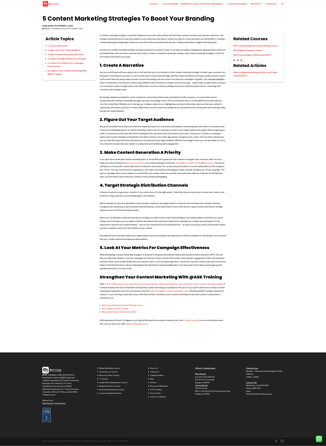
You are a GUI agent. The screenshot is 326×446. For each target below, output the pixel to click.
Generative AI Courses (108, 372)
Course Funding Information (110, 393)
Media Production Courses (109, 386)
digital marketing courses (137, 324)
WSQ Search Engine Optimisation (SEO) (119, 312)
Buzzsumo (209, 163)
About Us (154, 368)
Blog (152, 379)
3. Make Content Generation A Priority (65, 54)
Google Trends (193, 163)
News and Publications (159, 386)
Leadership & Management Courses (113, 382)
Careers (153, 382)
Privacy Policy (155, 393)
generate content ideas (135, 163)
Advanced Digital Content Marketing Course (169, 291)
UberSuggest (181, 163)
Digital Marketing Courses (109, 368)
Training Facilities (157, 375)
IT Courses (103, 379)
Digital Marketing (73, 28)
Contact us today (191, 320)
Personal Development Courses (111, 389)
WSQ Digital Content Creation (115, 308)
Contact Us (154, 372)
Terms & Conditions (158, 397)
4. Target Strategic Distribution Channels (66, 58)
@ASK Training (53, 28)
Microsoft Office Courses (109, 375)
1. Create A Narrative (57, 45)
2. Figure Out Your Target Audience (63, 50)
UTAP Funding (156, 389)
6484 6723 (256, 388)
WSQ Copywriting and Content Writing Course (122, 305)
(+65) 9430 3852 (262, 385)
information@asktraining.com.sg (258, 394)
